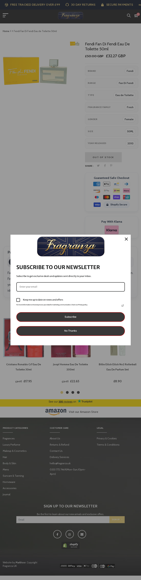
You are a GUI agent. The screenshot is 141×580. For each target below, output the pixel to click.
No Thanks (70, 330)
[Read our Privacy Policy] (122, 305)
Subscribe (70, 316)
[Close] (126, 239)
